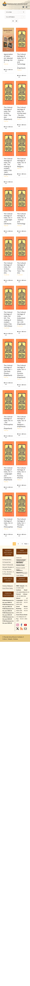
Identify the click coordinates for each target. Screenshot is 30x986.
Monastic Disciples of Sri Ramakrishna (8, 568)
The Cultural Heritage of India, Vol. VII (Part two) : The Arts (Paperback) (21, 112)
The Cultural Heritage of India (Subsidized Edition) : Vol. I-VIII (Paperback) (21, 318)
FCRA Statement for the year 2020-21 (8, 601)
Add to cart (6, 70)
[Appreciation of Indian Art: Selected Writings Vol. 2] (8, 40)
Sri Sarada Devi (6, 562)
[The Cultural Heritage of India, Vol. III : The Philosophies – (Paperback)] (8, 402)
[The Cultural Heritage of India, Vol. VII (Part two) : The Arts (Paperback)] (21, 93)
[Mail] (25, 628)
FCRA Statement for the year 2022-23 (8, 609)
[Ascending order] (23, 12)
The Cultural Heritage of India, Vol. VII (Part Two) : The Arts (21, 268)
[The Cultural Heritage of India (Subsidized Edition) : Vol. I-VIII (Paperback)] (21, 298)
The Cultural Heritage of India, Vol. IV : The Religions (21, 162)
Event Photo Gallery (7, 588)
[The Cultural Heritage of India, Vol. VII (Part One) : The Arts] (8, 248)
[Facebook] (21, 625)
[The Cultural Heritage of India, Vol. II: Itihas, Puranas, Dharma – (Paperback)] (21, 351)
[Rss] (21, 628)
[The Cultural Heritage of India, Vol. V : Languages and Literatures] (8, 199)
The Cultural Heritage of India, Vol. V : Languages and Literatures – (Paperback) (8, 474)
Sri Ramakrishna (6, 559)
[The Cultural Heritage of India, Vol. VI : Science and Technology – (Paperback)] (21, 40)
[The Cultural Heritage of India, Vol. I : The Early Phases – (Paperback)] (8, 351)
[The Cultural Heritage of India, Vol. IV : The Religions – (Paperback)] (21, 402)
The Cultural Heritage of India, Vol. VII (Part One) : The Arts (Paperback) (8, 113)
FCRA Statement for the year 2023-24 (8, 614)
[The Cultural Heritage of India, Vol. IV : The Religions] (21, 144)
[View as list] (16, 21)
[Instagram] (17, 625)
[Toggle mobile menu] (27, 7)
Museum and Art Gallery (20, 569)
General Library (20, 565)
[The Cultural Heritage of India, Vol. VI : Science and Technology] (21, 199)
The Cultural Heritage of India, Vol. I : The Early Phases (21, 523)
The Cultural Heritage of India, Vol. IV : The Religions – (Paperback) (21, 422)
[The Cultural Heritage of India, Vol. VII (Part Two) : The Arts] (21, 248)
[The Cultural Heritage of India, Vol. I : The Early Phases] (21, 504)
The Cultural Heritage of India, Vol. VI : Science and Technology (21, 219)
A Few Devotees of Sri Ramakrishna (8, 573)
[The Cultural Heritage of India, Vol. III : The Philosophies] (8, 504)
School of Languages (21, 572)
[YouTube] (25, 625)
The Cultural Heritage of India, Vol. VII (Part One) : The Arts (8, 268)
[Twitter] (17, 628)
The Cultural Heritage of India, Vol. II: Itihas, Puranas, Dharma (21, 473)
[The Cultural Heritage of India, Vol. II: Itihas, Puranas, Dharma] (21, 453)
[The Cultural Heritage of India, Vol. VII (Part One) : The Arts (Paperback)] (8, 93)
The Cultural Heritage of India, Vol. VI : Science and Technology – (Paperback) (21, 61)
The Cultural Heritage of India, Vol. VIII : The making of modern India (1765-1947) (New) (8, 319)
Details (11, 69)
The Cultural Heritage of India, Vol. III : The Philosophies (8, 523)
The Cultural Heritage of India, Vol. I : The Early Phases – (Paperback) (8, 370)
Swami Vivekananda (7, 564)
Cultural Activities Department (20, 561)
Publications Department (19, 571)
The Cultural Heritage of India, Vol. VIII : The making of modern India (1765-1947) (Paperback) (8, 166)
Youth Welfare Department (20, 576)
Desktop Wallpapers (7, 586)
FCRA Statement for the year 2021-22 (8, 605)
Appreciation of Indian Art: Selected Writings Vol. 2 (8, 58)
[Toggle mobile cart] (23, 7)
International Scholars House (20, 564)
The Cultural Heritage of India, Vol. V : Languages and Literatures (8, 219)
